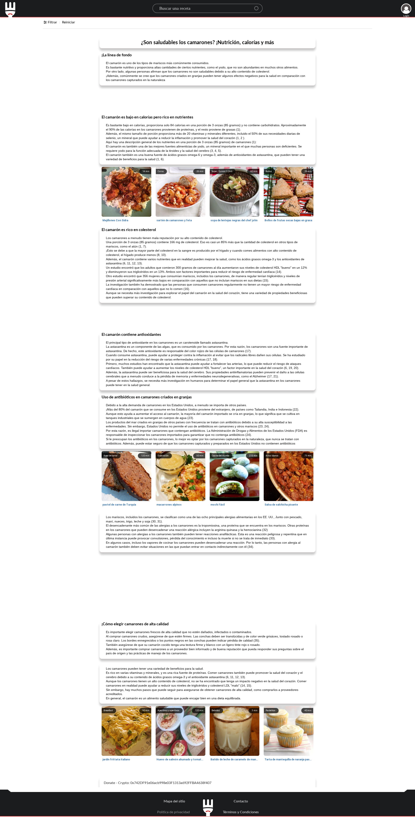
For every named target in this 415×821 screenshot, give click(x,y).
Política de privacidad (173, 812)
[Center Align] (258, 6)
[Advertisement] (207, 100)
